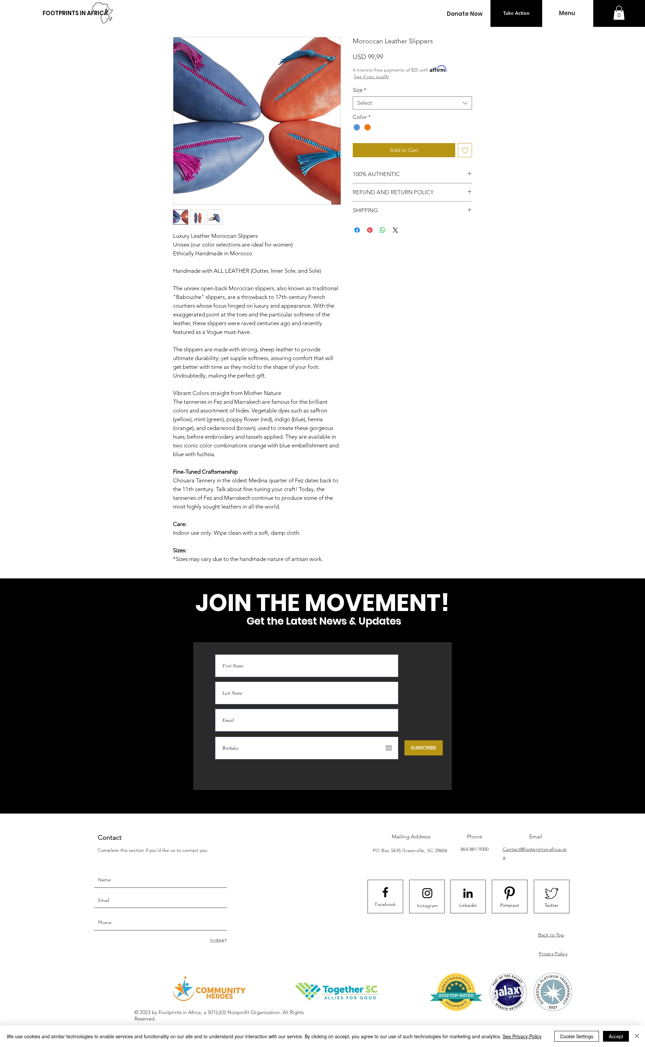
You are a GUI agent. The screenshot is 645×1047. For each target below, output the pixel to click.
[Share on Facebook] (357, 230)
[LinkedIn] (468, 893)
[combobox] (412, 103)
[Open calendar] (388, 748)
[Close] (637, 1036)
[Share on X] (395, 230)
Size (360, 90)
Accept (616, 1036)
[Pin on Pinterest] (370, 230)
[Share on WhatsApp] (383, 230)
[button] (464, 14)
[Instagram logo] (427, 893)
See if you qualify (371, 77)
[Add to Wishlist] (465, 150)
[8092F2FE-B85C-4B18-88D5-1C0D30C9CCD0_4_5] (509, 893)
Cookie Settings (576, 1036)
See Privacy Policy (522, 1036)
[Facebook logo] (385, 892)
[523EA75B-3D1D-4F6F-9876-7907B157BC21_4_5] (551, 893)
